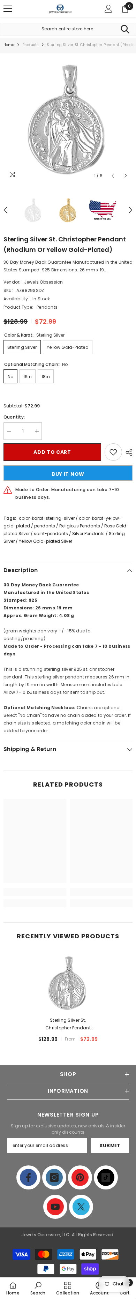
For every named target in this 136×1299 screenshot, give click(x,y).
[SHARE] (127, 452)
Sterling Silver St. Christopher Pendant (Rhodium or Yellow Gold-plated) (68, 1024)
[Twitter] (81, 1207)
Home (8, 44)
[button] (113, 176)
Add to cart (52, 452)
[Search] (125, 29)
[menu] (7, 9)
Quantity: (14, 417)
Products (30, 44)
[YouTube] (55, 1207)
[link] (34, 892)
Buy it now (68, 474)
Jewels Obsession (43, 282)
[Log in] (108, 9)
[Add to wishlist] (113, 452)
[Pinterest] (80, 1177)
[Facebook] (28, 1177)
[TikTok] (106, 1177)
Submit (109, 1145)
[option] (68, 117)
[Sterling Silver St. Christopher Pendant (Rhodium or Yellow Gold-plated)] (68, 982)
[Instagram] (54, 1177)
